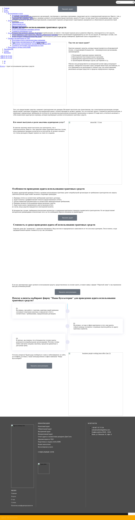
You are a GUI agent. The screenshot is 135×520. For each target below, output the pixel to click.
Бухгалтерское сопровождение (22, 17)
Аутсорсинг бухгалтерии (20, 15)
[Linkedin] (59, 457)
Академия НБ (8, 49)
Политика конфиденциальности (22, 505)
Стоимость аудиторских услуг (22, 31)
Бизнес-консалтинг (44, 444)
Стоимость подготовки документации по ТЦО (27, 45)
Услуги (6, 12)
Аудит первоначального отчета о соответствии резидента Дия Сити (35, 35)
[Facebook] (40, 457)
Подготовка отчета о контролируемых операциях (28, 40)
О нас (6, 10)
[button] (67, 218)
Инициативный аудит (19, 26)
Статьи (6, 51)
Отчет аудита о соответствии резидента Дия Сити (55, 436)
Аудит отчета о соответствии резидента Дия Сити (25, 33)
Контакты (7, 52)
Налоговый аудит (18, 22)
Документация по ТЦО (46, 439)
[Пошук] (133, 2)
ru (4, 63)
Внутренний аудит (18, 28)
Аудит (10, 20)
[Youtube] (53, 457)
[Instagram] (46, 457)
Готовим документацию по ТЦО (19, 38)
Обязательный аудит (19, 24)
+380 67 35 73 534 (6, 56)
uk (5, 61)
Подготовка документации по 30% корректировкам (29, 42)
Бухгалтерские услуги (15, 13)
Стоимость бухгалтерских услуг (23, 19)
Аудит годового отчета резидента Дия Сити (26, 36)
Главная (6, 8)
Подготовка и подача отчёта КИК (19, 47)
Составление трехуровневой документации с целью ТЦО (31, 44)
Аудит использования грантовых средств (26, 29)
